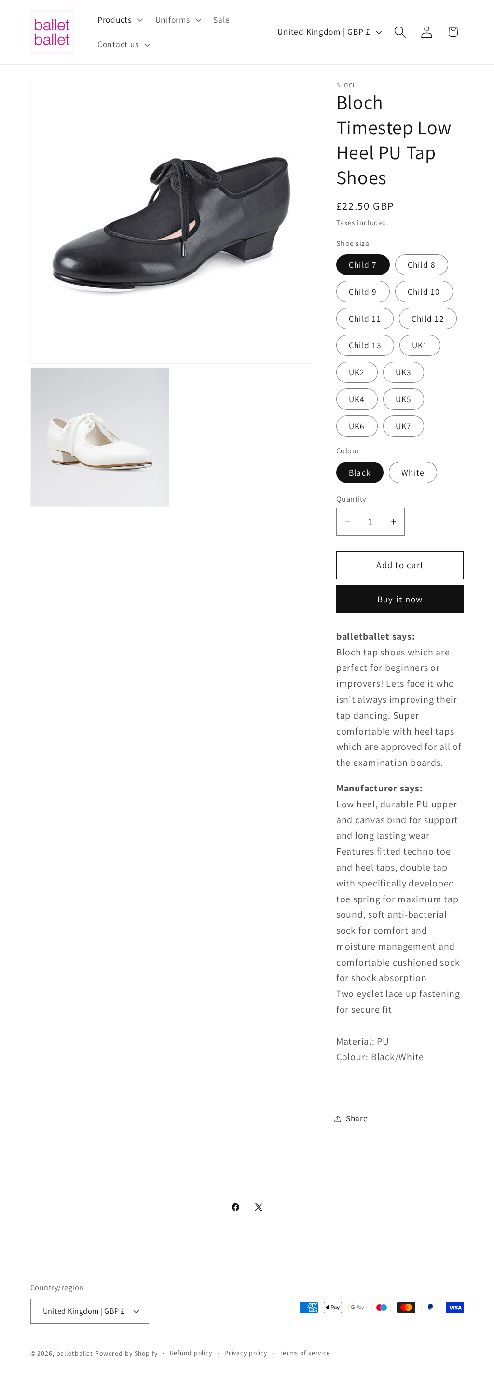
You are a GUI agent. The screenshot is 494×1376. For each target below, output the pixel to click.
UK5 (404, 399)
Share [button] (357, 1118)
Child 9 (363, 291)
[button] (119, 19)
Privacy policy (245, 1353)
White (413, 472)
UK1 (420, 345)
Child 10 (424, 291)
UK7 (404, 426)
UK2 (357, 372)
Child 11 (365, 318)
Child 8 (422, 264)
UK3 (404, 372)
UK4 (357, 399)
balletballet (75, 1353)
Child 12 (428, 318)
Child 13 (365, 345)
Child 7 (363, 264)
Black (360, 472)
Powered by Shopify (126, 1353)
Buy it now (400, 599)
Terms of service (304, 1353)
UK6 (357, 426)
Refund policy (191, 1353)
